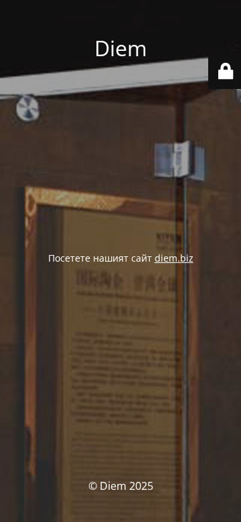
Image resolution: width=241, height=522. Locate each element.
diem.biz (174, 258)
